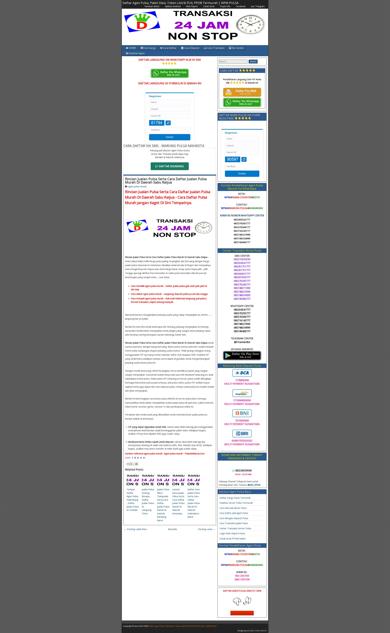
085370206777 (242, 227)
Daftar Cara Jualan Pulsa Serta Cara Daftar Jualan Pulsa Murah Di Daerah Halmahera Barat (194, 503)
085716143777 (242, 230)
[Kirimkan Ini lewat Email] (127, 463)
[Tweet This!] (138, 457)
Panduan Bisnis (152, 6)
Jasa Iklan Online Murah (257, 630)
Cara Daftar (169, 48)
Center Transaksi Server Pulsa (235, 528)
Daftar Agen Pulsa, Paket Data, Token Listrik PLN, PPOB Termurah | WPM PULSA (180, 3)
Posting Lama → (206, 529)
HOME (132, 48)
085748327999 (242, 234)
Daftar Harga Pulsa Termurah (235, 497)
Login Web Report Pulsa (232, 533)
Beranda (172, 529)
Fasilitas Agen (136, 53)
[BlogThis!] (130, 463)
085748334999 (242, 238)
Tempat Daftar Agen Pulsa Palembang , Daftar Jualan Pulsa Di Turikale (133, 499)
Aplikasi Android (173, 6)
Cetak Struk (208, 6)
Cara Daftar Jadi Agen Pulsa (234, 512)
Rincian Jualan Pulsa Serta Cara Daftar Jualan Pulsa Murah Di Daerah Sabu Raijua (166, 180)
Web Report (192, 6)
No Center (237, 48)
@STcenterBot (242, 342)
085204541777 (242, 219)
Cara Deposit (191, 48)
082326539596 (243, 470)
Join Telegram (258, 6)
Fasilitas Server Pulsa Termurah (236, 502)
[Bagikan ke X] (133, 463)
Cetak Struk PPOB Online (233, 538)
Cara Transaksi (215, 48)
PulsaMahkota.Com (195, 453)
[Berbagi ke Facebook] (136, 463)
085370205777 (242, 223)
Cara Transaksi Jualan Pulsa (234, 523)
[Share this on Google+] (144, 457)
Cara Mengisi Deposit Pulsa (234, 518)
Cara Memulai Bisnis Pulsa (233, 507)
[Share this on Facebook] (132, 457)
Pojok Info (225, 6)
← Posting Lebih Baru (135, 529)
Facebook (241, 6)
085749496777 (242, 242)
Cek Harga (149, 48)
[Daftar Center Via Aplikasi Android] (242, 359)
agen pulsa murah (137, 186)
